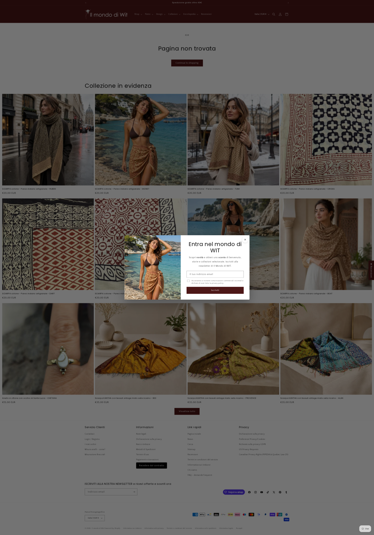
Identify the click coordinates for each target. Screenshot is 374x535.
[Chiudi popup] (245, 240)
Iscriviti (215, 290)
